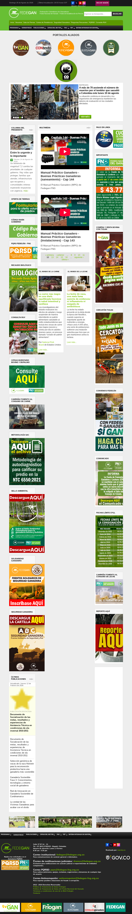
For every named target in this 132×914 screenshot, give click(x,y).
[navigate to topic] (14, 117)
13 (52, 257)
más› (31, 130)
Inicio (12, 22)
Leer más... (43, 350)
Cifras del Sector (54, 28)
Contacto (36, 893)
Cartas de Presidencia (44, 22)
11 (84, 255)
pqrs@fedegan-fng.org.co (65, 869)
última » (65, 259)
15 (62, 257)
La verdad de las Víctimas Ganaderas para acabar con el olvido (22, 805)
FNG (65, 28)
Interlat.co (121, 850)
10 (79, 255)
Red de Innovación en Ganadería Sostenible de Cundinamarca (21, 794)
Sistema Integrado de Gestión (87, 28)
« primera (49, 255)
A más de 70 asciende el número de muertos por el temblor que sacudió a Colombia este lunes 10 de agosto (99, 89)
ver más (85, 117)
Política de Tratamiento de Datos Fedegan (49, 887)
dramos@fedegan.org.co (87, 861)
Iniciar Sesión (102, 3)
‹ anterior (60, 255)
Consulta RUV (101, 22)
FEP (71, 28)
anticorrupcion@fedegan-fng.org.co (79, 878)
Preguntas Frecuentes (79, 22)
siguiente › (79, 257)
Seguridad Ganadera (62, 22)
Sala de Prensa (29, 22)
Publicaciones (38, 28)
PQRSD (92, 22)
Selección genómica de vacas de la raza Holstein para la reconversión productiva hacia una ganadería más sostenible (22, 766)
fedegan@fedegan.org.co (71, 854)
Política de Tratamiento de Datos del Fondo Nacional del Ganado (58, 889)
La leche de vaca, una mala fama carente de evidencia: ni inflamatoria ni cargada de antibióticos (79, 300)
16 (66, 257)
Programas (14, 28)
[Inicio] (23, 18)
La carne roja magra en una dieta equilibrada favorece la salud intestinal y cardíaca (50, 299)
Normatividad (27, 28)
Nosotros (18, 22)
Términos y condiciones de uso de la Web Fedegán (53, 891)
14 (57, 257)
